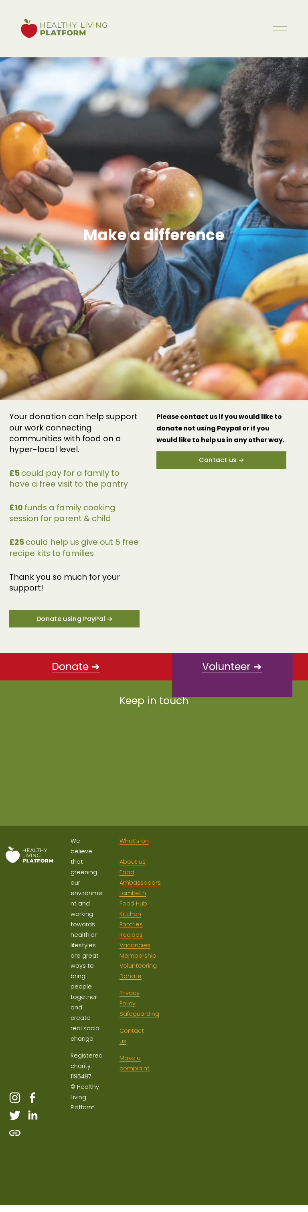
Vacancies (135, 945)
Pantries (131, 924)
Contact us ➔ (221, 460)
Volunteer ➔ (232, 667)
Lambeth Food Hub (133, 898)
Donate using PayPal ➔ (74, 618)
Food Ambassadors (140, 877)
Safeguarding (139, 1014)
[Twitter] (14, 1115)
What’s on (134, 841)
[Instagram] (14, 1097)
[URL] (14, 1133)
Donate (131, 976)
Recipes (131, 935)
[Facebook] (32, 1097)
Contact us (132, 1036)
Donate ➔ (76, 667)
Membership (138, 956)
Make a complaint (135, 1063)
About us (133, 862)
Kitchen (130, 914)
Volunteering (138, 966)
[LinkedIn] (32, 1115)
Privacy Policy (130, 998)
